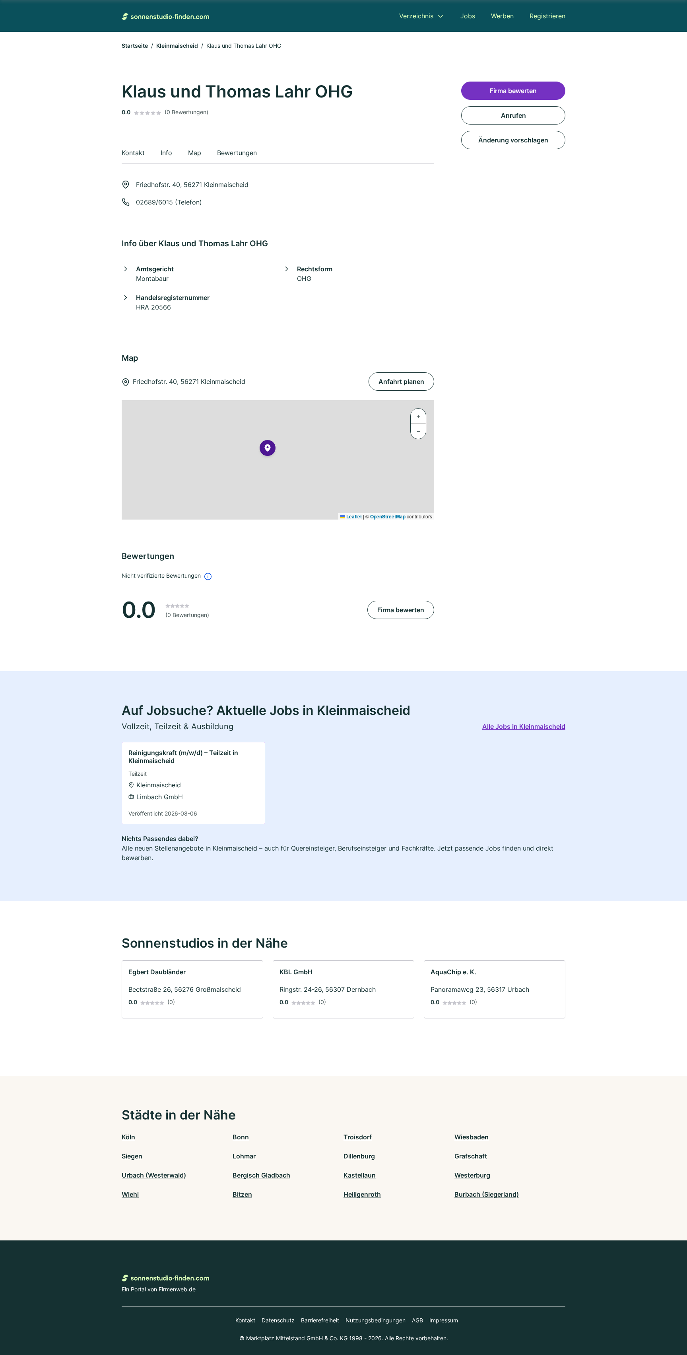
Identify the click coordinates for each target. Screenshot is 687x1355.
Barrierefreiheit (320, 1320)
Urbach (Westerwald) (154, 1175)
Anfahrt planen (401, 381)
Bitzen (242, 1194)
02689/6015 (154, 202)
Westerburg (472, 1175)
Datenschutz (278, 1320)
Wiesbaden (471, 1137)
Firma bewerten (400, 610)
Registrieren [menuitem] (547, 16)
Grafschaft (470, 1156)
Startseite (135, 45)
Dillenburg (359, 1156)
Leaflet (353, 516)
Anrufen (513, 115)
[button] (267, 449)
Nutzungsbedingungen (375, 1320)
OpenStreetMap (388, 516)
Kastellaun (360, 1175)
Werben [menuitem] (502, 16)
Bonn (241, 1137)
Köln (128, 1137)
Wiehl (130, 1194)
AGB (417, 1320)
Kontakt (245, 1320)
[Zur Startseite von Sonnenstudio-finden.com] (165, 16)
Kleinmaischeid (177, 45)
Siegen (132, 1156)
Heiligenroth (362, 1194)
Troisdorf (358, 1137)
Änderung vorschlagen (513, 140)
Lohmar (244, 1156)
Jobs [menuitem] (467, 16)
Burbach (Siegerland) (486, 1194)
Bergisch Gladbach (261, 1175)
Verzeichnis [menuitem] (416, 16)
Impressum (443, 1320)
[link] (193, 783)
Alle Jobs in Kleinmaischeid (523, 726)
